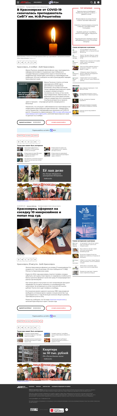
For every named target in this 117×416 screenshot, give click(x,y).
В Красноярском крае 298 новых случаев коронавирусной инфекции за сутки (33, 155)
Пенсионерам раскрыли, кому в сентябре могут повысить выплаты (88, 94)
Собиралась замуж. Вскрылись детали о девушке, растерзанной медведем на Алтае (89, 74)
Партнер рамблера (44, 409)
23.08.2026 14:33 (21, 206)
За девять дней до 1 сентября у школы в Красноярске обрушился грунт (86, 33)
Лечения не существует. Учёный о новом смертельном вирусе (89, 272)
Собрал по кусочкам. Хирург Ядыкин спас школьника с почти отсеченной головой (90, 261)
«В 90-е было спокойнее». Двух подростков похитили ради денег (89, 266)
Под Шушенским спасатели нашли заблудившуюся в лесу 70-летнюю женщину (86, 40)
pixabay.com (32, 58)
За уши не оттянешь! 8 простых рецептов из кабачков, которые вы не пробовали (90, 256)
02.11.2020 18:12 (21, 7)
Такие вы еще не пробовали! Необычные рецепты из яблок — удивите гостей (86, 13)
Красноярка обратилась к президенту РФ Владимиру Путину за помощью (31, 149)
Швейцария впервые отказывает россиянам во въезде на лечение (88, 105)
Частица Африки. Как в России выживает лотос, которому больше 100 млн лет (89, 51)
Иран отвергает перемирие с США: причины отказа (88, 88)
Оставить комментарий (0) (58, 122)
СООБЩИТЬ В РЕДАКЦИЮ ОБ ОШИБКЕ (61, 386)
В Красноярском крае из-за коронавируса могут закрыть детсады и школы (59, 149)
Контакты (31, 386)
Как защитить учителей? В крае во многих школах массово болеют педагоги (33, 160)
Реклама (38, 386)
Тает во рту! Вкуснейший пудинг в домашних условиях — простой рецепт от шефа (89, 68)
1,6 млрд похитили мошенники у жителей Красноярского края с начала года (33, 340)
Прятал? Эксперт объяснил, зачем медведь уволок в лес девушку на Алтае (89, 57)
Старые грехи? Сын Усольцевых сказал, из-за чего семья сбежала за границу (89, 79)
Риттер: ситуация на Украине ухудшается (87, 100)
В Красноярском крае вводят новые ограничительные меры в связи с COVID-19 (60, 155)
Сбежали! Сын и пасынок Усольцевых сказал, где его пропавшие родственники (90, 62)
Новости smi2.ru (22, 201)
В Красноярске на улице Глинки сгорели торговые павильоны (86, 19)
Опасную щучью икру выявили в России (87, 111)
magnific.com (20, 255)
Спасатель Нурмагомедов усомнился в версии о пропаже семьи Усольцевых (86, 26)
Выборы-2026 (46, 386)
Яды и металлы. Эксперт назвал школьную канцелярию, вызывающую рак (88, 250)
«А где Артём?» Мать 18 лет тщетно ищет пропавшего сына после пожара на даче (89, 245)
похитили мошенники (57, 299)
